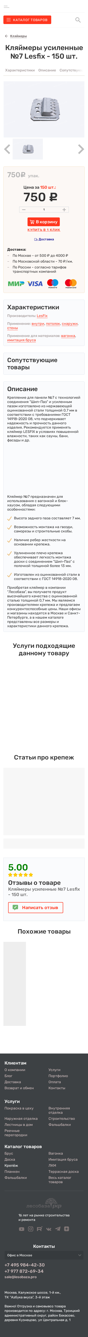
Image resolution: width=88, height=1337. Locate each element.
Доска (10, 1159)
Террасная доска (64, 1171)
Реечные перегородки (16, 1133)
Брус (9, 1153)
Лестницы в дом (19, 1124)
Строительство (62, 1118)
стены (12, 328)
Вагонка (56, 1153)
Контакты (57, 1088)
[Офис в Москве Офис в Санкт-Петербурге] (44, 1256)
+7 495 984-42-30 (25, 1265)
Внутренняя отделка (59, 1110)
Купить (44, 230)
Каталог (30, 20)
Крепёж (11, 1165)
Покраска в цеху (19, 1108)
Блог (8, 1076)
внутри (38, 323)
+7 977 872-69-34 (24, 1271)
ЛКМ (52, 1165)
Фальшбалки (60, 1124)
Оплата (55, 1082)
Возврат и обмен (19, 1088)
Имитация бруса (63, 1159)
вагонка (68, 336)
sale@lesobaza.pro (21, 1277)
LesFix (42, 316)
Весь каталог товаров (60, 1179)
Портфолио (58, 1076)
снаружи (70, 323)
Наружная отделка (21, 1118)
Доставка (46, 239)
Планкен (12, 1171)
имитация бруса (21, 340)
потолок (53, 323)
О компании (15, 1070)
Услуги (54, 1070)
